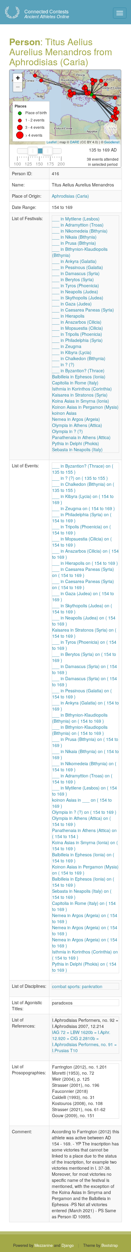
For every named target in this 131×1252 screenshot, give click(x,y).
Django (68, 1245)
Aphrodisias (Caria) (70, 196)
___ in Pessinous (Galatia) (77, 267)
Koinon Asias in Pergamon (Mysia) (85, 407)
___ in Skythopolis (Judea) (77, 298)
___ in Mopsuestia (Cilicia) (77, 328)
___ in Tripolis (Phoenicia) (77, 334)
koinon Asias (64, 413)
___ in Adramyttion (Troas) (78, 225)
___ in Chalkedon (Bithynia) (78, 358)
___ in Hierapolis (68, 316)
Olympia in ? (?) (67, 431)
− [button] (18, 87)
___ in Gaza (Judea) (72, 304)
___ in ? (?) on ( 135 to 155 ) (80, 478)
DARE (74, 141)
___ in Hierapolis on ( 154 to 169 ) (85, 563)
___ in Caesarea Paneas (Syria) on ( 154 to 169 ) (83, 572)
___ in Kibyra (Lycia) (71, 352)
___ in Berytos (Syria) (73, 279)
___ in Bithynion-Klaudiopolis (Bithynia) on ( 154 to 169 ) (80, 718)
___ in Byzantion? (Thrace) (78, 370)
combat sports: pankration (77, 986)
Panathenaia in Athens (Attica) (81, 437)
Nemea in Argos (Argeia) (76, 419)
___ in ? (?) (63, 364)
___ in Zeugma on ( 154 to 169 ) (83, 508)
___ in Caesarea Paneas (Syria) (83, 310)
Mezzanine (43, 1245)
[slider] (32, 151)
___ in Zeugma (66, 346)
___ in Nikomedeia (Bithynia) (80, 231)
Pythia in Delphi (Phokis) (75, 443)
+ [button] (18, 78)
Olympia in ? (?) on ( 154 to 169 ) (84, 812)
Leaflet (52, 141)
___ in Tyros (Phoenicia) (75, 285)
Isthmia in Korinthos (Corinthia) (82, 389)
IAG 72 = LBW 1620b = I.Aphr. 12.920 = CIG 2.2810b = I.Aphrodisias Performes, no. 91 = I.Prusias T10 (84, 1041)
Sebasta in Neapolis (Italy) (77, 449)
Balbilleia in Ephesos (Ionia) (78, 377)
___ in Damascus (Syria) (76, 273)
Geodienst (111, 141)
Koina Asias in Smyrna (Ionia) (80, 401)
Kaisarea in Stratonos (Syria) (80, 395)
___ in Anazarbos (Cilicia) (76, 322)
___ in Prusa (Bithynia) (74, 243)
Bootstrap (109, 1245)
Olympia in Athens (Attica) (77, 425)
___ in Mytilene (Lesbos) (76, 219)
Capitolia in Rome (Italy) (75, 383)
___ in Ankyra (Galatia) (74, 261)
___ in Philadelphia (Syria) (77, 340)
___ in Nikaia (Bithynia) (74, 237)
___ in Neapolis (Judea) (75, 291)
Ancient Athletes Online (46, 14)
